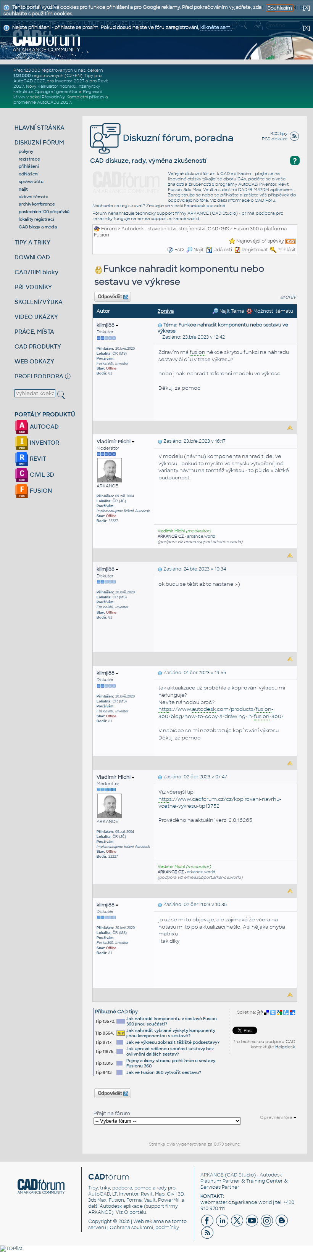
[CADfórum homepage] (46, 40)
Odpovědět (109, 296)
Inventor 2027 (69, 81)
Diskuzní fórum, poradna (177, 138)
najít (23, 189)
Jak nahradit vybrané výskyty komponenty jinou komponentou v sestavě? (170, 1033)
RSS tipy (278, 133)
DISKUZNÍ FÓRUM (39, 142)
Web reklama (148, 1221)
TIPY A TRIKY (32, 242)
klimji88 (106, 325)
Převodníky (53, 97)
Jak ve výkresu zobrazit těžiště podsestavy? (172, 1042)
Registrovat (255, 250)
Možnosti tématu (272, 311)
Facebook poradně (204, 205)
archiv (288, 297)
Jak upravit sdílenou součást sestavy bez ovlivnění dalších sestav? (170, 1051)
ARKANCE (212, 1175)
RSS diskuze (274, 138)
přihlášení (29, 166)
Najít (199, 250)
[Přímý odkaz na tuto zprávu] (160, 325)
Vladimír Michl (114, 441)
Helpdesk (285, 1046)
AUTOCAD (43, 426)
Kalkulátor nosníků (56, 86)
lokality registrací (36, 219)
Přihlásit (287, 250)
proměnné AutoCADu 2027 (42, 102)
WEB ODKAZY (34, 361)
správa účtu (31, 181)
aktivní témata (33, 196)
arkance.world (201, 536)
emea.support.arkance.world (168, 218)
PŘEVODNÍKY (33, 287)
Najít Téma (231, 311)
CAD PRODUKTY (38, 346)
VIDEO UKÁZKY (36, 316)
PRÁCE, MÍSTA (34, 331)
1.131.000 (22, 75)
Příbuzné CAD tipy (116, 1012)
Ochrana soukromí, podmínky (144, 1228)
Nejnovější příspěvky (260, 241)
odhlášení (29, 174)
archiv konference (37, 204)
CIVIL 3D (41, 474)
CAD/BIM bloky (36, 272)
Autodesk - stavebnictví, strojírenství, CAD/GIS (175, 229)
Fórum (109, 229)
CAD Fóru (265, 200)
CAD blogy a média (38, 227)
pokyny (26, 151)
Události (222, 250)
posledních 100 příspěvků (44, 211)
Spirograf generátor (56, 91)
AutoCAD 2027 (29, 81)
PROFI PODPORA (39, 376)
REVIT (37, 458)
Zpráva (166, 311)
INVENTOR (43, 442)
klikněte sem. (216, 27)
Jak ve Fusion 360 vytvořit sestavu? (163, 1072)
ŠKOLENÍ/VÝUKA (39, 301)
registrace (29, 159)
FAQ (179, 250)
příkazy (96, 97)
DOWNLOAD (32, 257)
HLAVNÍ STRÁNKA (40, 127)
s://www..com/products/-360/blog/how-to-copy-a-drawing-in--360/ (221, 713)
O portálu (135, 1212)
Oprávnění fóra (277, 1117)
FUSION (40, 490)
